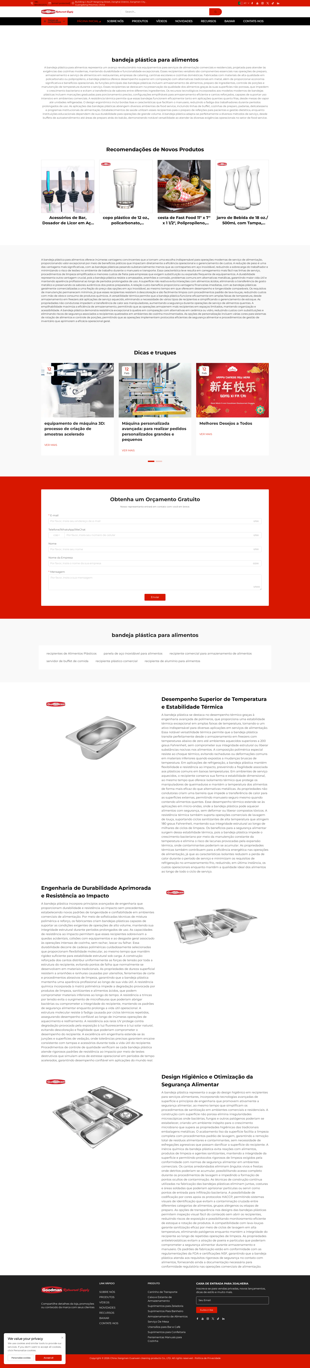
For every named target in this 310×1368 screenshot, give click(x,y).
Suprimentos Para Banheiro (165, 1311)
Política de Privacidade (208, 1358)
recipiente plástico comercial (117, 661)
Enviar (155, 597)
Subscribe (206, 1310)
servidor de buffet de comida (67, 661)
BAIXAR (229, 21)
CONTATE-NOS (253, 21)
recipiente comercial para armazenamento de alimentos (211, 653)
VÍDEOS (161, 21)
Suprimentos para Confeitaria (167, 1332)
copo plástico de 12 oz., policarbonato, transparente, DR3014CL (126, 220)
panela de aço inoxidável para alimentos (133, 653)
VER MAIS (50, 444)
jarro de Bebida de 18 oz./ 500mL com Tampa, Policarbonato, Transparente (242, 220)
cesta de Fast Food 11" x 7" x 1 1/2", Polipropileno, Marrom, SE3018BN (184, 220)
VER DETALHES (68, 186)
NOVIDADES (183, 21)
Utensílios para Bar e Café (164, 1326)
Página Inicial (88, 21)
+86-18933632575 (40, 3)
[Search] (215, 11)
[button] (151, 461)
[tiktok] (273, 3)
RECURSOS (208, 21)
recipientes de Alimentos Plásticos (71, 653)
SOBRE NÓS (115, 21)
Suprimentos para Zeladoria (165, 1306)
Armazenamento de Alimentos (168, 1316)
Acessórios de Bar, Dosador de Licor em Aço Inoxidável (67, 220)
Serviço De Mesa (158, 1321)
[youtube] (257, 3)
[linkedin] (278, 3)
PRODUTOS (140, 21)
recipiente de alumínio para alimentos (172, 661)
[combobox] (56, 535)
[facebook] (252, 3)
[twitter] (267, 3)
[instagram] (262, 3)
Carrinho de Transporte (162, 1292)
